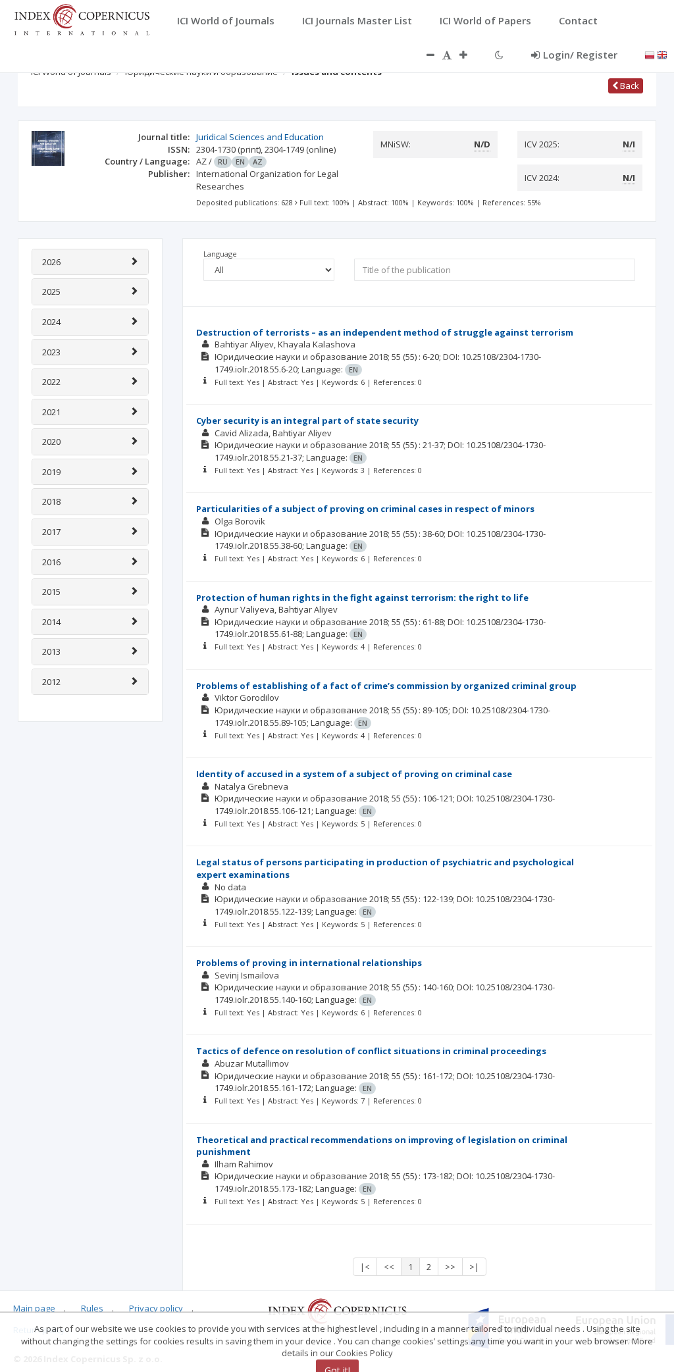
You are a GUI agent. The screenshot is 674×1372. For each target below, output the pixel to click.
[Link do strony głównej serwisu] (81, 18)
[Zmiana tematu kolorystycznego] (499, 55)
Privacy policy (156, 1308)
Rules (92, 1308)
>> (450, 1267)
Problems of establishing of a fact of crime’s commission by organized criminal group (386, 686)
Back (628, 85)
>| (474, 1267)
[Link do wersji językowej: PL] (649, 54)
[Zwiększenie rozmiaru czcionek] (470, 55)
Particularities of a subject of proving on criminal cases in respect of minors (365, 509)
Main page (34, 1308)
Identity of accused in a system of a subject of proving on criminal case (354, 774)
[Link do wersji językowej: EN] (662, 54)
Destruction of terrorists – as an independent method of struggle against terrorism (384, 332)
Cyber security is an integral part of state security (307, 420)
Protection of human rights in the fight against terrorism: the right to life (362, 597)
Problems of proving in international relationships (309, 963)
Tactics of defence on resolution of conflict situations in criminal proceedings (371, 1051)
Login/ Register (580, 54)
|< (365, 1267)
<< (389, 1267)
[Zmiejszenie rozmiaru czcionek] (424, 55)
